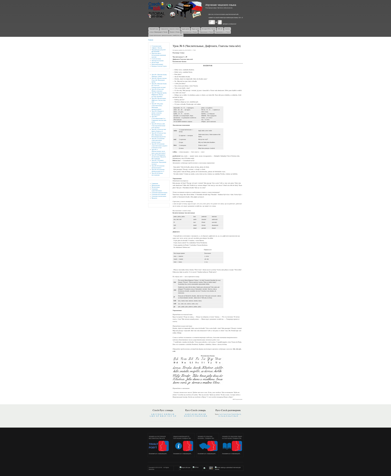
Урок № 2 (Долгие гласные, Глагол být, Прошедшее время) (159, 80)
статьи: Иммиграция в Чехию (158, 32)
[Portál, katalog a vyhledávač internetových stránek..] (228, 469)
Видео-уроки (195, 29)
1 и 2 (220, 414)
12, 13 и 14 (221, 416)
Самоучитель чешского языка (170, 29)
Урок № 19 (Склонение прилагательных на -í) (158, 170)
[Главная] (175, 10)
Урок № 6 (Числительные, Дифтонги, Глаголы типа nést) (159, 100)
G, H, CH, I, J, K (169, 414)
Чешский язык (153, 29)
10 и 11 (238, 414)
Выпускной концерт (157, 64)
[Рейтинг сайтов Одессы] (204, 468)
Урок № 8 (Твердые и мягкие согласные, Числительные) (158, 113)
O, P (157, 416)
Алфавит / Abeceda (157, 48)
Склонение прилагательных (159, 192)
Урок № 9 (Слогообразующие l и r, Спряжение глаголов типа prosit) (159, 119)
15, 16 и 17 (229, 416)
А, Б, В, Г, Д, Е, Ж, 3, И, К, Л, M (195, 414)
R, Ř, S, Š (163, 416)
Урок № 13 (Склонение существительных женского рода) (158, 140)
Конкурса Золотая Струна (159, 66)
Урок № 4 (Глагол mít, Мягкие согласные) (158, 90)
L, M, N (152, 416)
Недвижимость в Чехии (222, 32)
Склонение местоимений (159, 194)
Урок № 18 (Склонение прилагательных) (158, 167)
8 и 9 (234, 414)
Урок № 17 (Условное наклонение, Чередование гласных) (159, 162)
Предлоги (154, 198)
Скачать (227, 29)
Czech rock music (156, 59)
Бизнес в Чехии (175, 32)
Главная (150, 40)
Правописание (156, 185)
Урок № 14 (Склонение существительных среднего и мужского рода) (159, 145)
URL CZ (220, 29)
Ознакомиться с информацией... (158, 453)
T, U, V (169, 416)
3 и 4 (224, 414)
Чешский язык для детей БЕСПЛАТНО (158, 50)
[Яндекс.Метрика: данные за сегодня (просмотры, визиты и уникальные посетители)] (185, 468)
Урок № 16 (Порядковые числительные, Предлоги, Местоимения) (159, 156)
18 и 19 (235, 416)
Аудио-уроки (185, 29)
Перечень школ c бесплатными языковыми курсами (159, 55)
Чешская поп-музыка (158, 60)
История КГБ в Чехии (208, 29)
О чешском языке (156, 46)
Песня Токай (155, 62)
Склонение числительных (159, 196)
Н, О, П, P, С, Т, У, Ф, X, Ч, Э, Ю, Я (195, 416)
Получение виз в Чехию (189, 32)
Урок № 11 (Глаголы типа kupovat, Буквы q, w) (159, 130)
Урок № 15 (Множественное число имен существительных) (158, 151)
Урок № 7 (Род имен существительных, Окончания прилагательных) (157, 106)
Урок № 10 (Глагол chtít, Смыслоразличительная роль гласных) (158, 125)
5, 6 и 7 (229, 414)
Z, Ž (174, 416)
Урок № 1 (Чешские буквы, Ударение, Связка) (159, 75)
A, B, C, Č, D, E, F (157, 414)
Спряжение (155, 183)
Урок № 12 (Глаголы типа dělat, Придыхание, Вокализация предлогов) (159, 135)
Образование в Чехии (206, 32)
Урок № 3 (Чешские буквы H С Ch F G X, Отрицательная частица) (159, 85)
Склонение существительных (157, 190)
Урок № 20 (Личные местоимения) (157, 174)
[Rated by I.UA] (197, 469)
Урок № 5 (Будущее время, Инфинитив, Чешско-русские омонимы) (159, 94)
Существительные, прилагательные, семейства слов (165, 35)
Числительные (156, 187)
